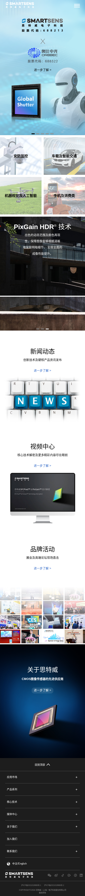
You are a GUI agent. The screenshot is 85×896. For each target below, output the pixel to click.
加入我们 (12, 838)
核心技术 (12, 801)
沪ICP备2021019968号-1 (31, 885)
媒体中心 (12, 814)
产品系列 (12, 789)
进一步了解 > (42, 70)
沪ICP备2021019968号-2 (54, 885)
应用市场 (12, 777)
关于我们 (12, 826)
